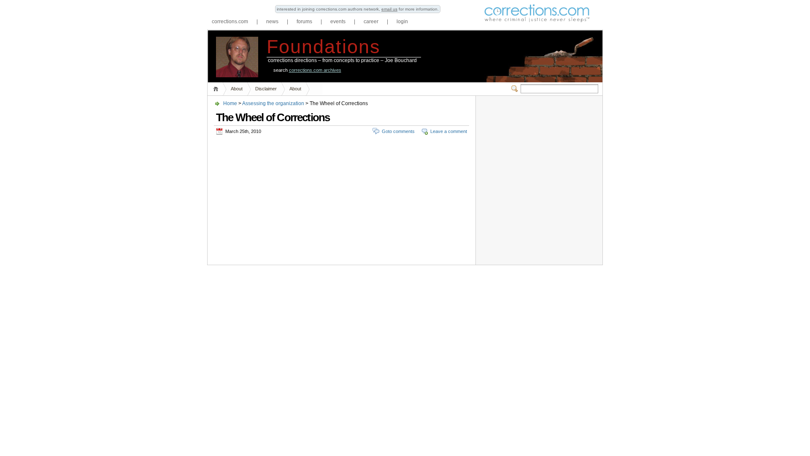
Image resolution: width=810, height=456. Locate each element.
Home (217, 88)
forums (304, 21)
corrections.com (230, 21)
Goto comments (398, 131)
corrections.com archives (315, 70)
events (338, 21)
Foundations (324, 46)
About (237, 88)
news (272, 21)
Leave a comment (448, 131)
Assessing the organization (273, 103)
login (402, 21)
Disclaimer (266, 88)
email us (389, 9)
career (371, 21)
